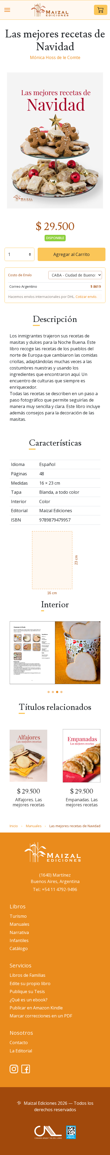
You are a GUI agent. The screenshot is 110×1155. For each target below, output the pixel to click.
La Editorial (21, 1051)
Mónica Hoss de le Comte (55, 57)
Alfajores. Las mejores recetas (29, 802)
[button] (100, 10)
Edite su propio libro (30, 983)
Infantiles (19, 940)
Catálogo (19, 948)
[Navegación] (7, 10)
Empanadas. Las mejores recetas (82, 802)
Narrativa (19, 932)
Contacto (19, 1042)
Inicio (14, 825)
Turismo (18, 916)
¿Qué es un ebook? (29, 1000)
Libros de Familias (27, 975)
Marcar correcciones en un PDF (41, 1016)
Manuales (34, 825)
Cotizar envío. (86, 296)
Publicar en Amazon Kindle (36, 1008)
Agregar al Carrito (71, 254)
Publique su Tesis (27, 991)
